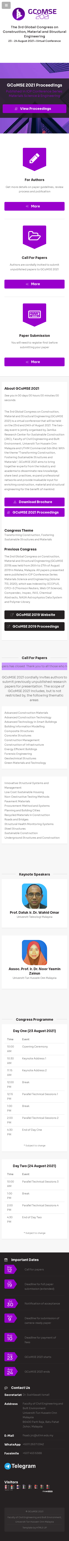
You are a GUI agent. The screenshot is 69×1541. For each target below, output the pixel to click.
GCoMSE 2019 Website (35, 615)
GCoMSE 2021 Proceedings (36, 512)
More (35, 206)
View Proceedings (35, 109)
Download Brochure (35, 502)
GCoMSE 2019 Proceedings (36, 626)
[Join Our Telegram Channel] (19, 1468)
